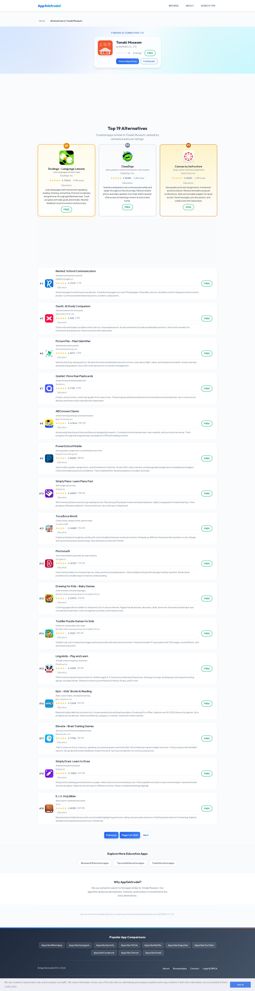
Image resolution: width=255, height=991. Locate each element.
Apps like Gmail (153, 952)
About (190, 5)
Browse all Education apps (95, 863)
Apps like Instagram (79, 945)
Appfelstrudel (49, 6)
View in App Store (127, 61)
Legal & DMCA (210, 968)
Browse (174, 5)
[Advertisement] (127, 96)
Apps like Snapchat (178, 945)
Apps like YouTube (204, 945)
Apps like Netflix (152, 945)
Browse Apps (180, 968)
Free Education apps (163, 863)
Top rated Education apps (130, 863)
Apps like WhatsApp (51, 945)
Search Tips (208, 5)
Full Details (149, 61)
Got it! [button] (240, 984)
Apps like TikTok (129, 945)
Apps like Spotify (105, 945)
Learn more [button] (11, 986)
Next (146, 835)
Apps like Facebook (104, 952)
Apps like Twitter (130, 952)
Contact (194, 968)
